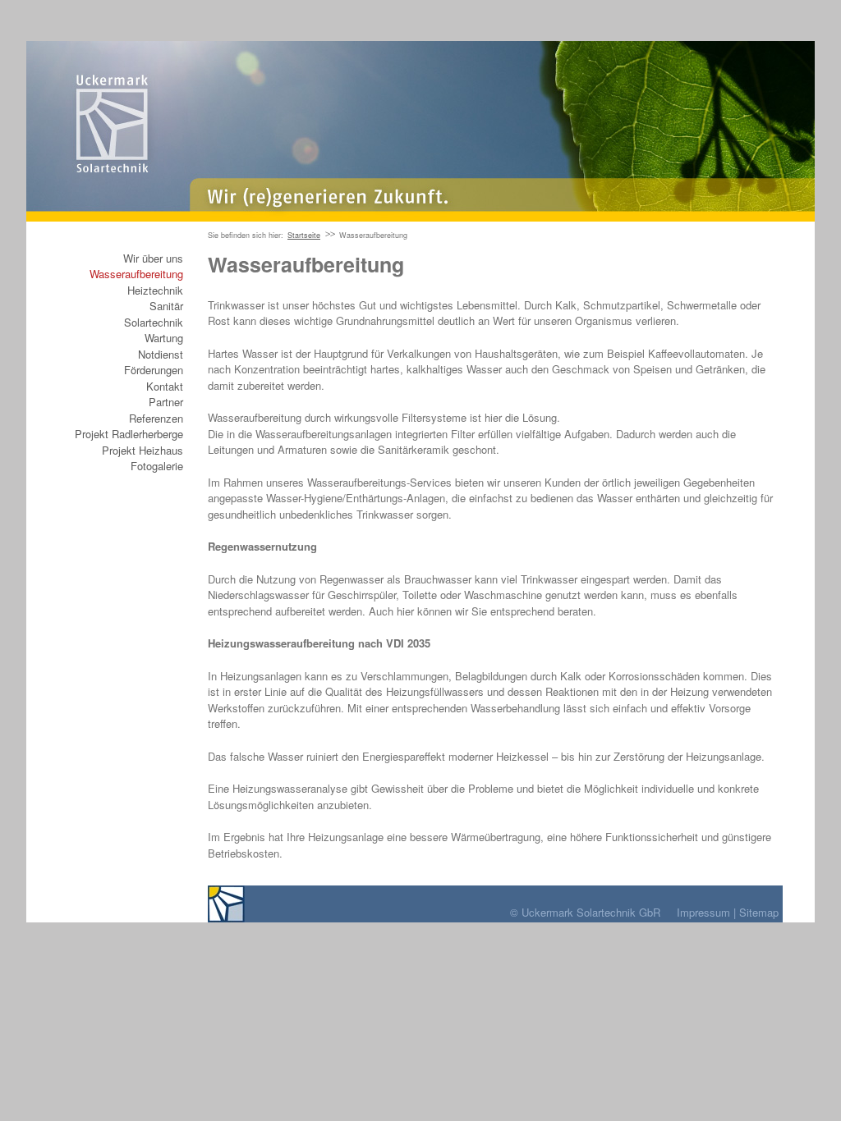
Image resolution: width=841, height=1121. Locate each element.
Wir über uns (153, 258)
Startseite (303, 235)
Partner (166, 402)
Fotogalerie (157, 466)
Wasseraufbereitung (136, 273)
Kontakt (164, 386)
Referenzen (156, 418)
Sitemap (759, 912)
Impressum (703, 912)
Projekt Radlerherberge (129, 434)
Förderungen (153, 369)
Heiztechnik (155, 290)
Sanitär (166, 305)
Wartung (164, 337)
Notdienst (160, 354)
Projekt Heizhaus (142, 450)
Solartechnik (153, 322)
